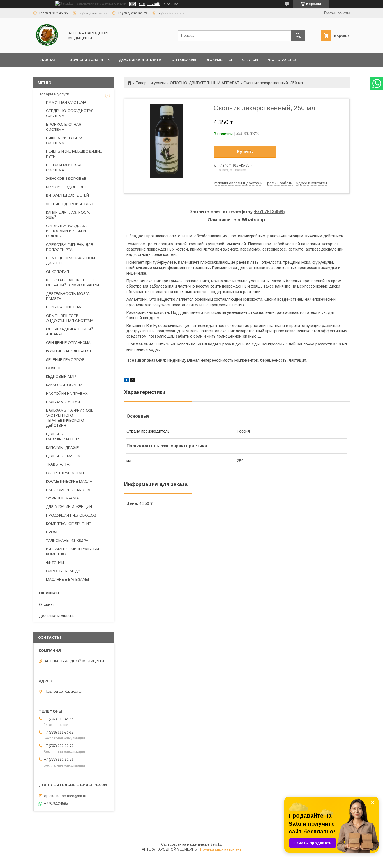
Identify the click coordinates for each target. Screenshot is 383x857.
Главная (47, 60)
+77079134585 (269, 211)
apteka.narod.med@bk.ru (65, 795)
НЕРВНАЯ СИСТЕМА (64, 307)
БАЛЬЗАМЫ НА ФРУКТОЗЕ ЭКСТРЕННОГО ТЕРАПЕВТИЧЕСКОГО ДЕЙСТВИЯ (69, 418)
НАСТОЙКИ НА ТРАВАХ (67, 393)
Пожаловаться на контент (220, 849)
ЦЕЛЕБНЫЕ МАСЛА (63, 456)
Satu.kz (216, 844)
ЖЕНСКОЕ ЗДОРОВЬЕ (66, 178)
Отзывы (46, 604)
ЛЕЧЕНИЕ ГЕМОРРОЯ (65, 360)
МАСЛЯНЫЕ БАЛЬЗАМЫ (67, 579)
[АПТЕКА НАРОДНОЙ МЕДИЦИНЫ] (47, 45)
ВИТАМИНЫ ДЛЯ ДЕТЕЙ (67, 195)
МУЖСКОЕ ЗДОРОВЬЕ (66, 187)
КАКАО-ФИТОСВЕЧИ (64, 385)
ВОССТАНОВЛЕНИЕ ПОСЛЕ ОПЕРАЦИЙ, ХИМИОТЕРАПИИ (72, 282)
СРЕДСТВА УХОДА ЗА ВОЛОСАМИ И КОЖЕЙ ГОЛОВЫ (66, 231)
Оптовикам (183, 60)
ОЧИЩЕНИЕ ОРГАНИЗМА (68, 342)
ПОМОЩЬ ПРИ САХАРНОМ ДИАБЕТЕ (70, 260)
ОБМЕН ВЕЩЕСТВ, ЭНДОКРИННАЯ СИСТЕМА (69, 318)
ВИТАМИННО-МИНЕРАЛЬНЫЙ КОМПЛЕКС (72, 551)
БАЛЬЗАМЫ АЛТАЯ (63, 402)
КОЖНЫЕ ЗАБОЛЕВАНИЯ (68, 351)
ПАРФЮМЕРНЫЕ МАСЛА (68, 490)
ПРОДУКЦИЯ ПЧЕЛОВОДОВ (71, 515)
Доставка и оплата (140, 60)
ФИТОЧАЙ (55, 563)
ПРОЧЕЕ (53, 532)
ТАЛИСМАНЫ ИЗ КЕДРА (67, 540)
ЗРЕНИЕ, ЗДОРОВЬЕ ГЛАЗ (69, 204)
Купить (245, 151)
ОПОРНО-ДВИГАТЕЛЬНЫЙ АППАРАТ (204, 83)
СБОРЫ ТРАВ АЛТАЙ (65, 473)
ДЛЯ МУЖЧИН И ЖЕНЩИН (69, 507)
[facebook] (126, 381)
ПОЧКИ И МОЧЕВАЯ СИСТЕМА (63, 167)
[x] (132, 381)
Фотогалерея (283, 60)
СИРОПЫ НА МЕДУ (63, 571)
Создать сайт (149, 4)
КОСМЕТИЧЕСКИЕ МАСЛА (69, 481)
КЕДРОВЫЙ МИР (61, 376)
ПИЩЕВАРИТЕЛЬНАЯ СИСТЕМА (65, 140)
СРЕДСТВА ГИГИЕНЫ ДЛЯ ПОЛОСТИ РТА (69, 247)
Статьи (250, 60)
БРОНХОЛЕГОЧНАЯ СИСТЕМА (63, 127)
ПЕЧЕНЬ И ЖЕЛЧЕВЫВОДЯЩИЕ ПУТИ (74, 153)
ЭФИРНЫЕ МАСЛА (62, 498)
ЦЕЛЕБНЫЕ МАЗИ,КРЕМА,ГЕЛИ (62, 436)
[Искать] (298, 35)
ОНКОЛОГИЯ (57, 272)
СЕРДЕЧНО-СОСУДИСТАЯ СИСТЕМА (70, 113)
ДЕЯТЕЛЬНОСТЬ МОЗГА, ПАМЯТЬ (68, 296)
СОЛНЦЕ (54, 368)
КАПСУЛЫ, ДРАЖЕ (62, 447)
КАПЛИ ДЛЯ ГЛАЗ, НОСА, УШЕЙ (68, 214)
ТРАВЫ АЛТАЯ (59, 464)
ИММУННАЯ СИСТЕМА (66, 102)
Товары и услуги (84, 60)
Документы (219, 60)
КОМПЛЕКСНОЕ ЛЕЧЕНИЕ (68, 524)
